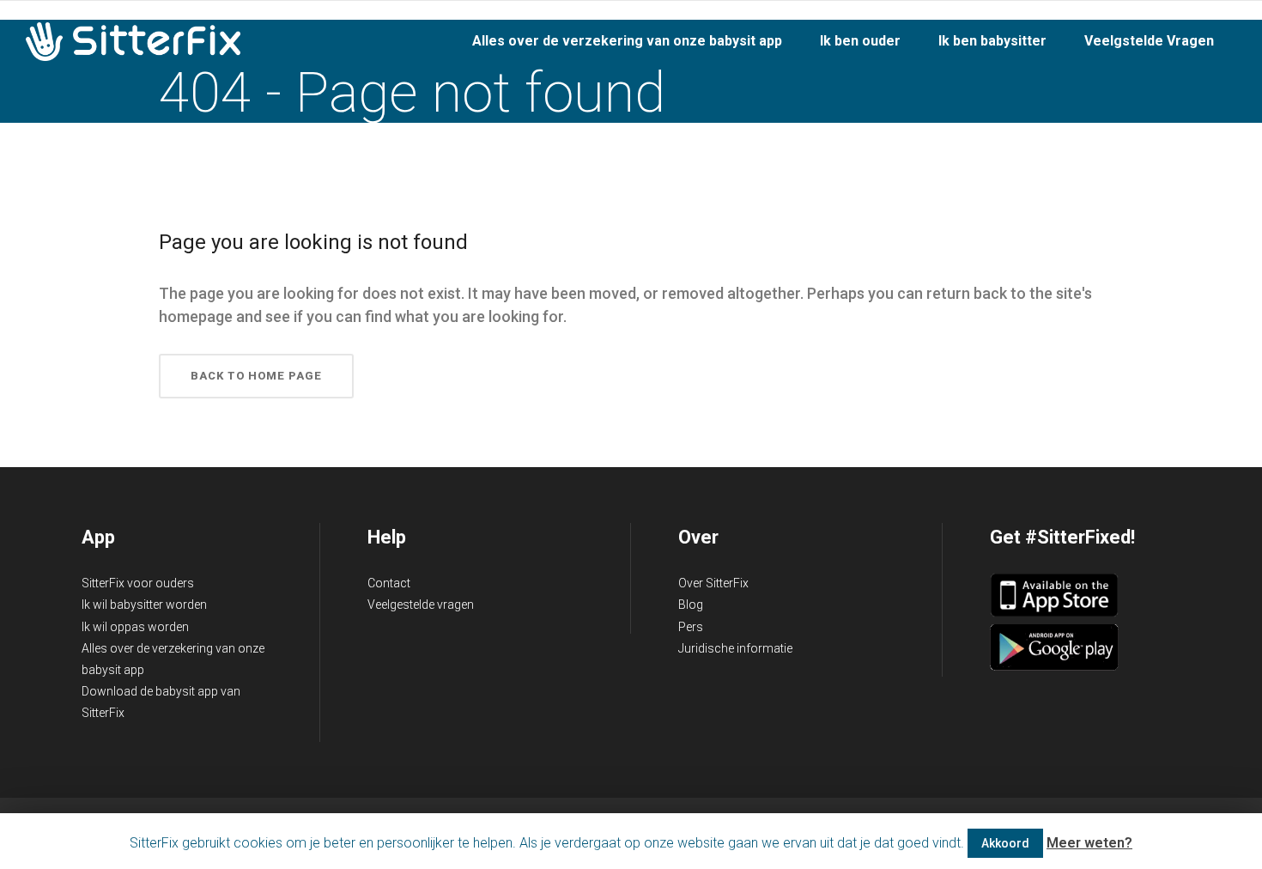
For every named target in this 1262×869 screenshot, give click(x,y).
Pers (690, 627)
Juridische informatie (735, 648)
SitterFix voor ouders (138, 583)
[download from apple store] (1054, 613)
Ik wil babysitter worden (144, 604)
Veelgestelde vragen (420, 604)
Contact (388, 583)
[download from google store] (1054, 666)
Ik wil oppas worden (135, 627)
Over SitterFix (713, 583)
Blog (690, 604)
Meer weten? (1089, 843)
